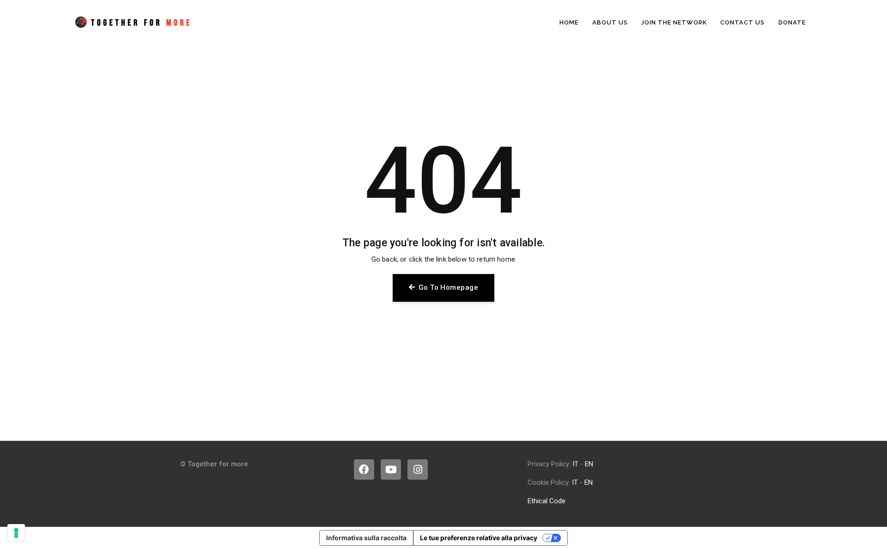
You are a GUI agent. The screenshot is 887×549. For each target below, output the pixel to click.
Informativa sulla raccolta (366, 538)
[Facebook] (364, 469)
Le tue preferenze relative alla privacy (478, 538)
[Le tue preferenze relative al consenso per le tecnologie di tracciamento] (16, 533)
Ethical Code (546, 501)
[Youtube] (391, 469)
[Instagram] (417, 469)
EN (589, 464)
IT (575, 464)
